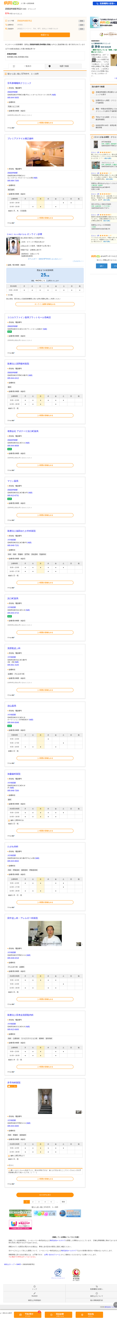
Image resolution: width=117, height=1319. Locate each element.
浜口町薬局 (12, 598)
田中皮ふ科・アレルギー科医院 (22, 918)
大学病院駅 (11, 540)
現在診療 (60, 1314)
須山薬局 (11, 706)
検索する (45, 35)
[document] (45, 105)
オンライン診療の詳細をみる (45, 304)
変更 (81, 21)
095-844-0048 (13, 722)
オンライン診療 (24, 234)
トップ (34, 1289)
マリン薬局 (12, 481)
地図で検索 (64, 66)
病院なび (11, 2)
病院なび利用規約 (34, 1300)
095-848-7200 (13, 791)
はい (101, 266)
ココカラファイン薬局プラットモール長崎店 (29, 317)
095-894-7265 (13, 181)
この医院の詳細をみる (45, 123)
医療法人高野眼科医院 (18, 363)
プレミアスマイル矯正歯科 (20, 138)
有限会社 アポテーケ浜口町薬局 (22, 431)
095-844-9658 (13, 446)
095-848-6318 (13, 958)
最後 (63, 1202)
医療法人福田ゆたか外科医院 (21, 531)
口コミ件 (13, 1086)
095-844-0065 (13, 1126)
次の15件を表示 (45, 1195)
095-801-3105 (13, 665)
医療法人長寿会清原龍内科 (20, 1015)
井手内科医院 (13, 1082)
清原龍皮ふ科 (13, 648)
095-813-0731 (13, 495)
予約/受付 (29, 1314)
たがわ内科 (12, 846)
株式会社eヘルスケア (57, 1240)
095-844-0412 (13, 378)
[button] (94, 60)
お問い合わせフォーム (52, 1254)
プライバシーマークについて (58, 1278)
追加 (81, 25)
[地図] (54, 95)
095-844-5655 (13, 98)
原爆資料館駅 (12, 92)
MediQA (34, 1296)
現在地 (91, 1314)
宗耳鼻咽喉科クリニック (19, 83)
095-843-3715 (13, 613)
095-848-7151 (13, 545)
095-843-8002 (13, 861)
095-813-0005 (13, 1029)
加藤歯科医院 (13, 774)
